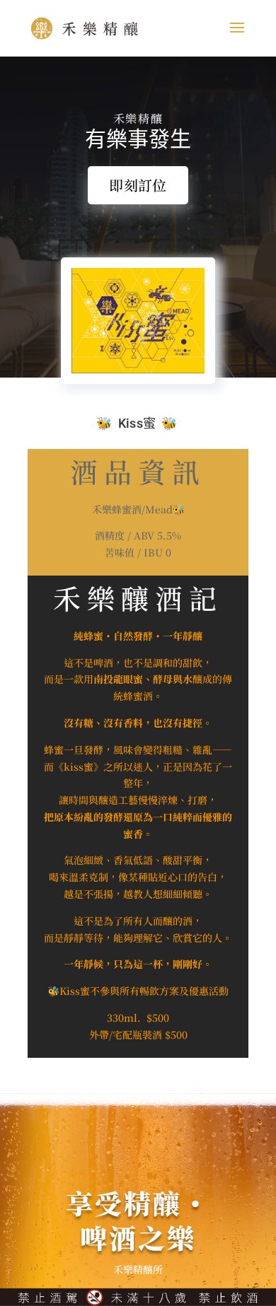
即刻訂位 (137, 185)
